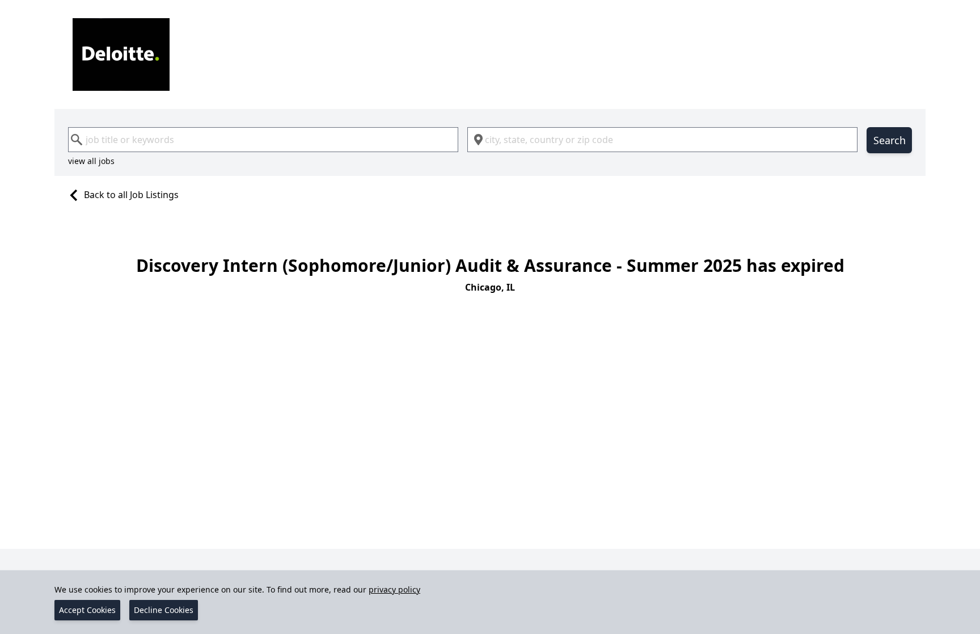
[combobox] (263, 139)
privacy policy (394, 589)
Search (889, 140)
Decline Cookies (163, 609)
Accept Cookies (87, 609)
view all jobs (91, 161)
